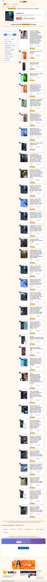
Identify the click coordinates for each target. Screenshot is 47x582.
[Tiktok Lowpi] (29, 576)
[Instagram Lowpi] (35, 574)
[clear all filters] (14, 31)
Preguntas (24, 542)
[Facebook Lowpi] (29, 574)
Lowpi (3, 580)
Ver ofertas (19, 18)
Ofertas (29, 542)
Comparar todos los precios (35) (29, 18)
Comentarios (19, 542)
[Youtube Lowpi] (33, 574)
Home (3, 6)
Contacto (37, 575)
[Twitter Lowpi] (31, 574)
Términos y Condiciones (40, 577)
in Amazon (32, 48)
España (8, 6)
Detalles (38, 46)
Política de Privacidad (39, 578)
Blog (37, 574)
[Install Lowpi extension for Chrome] (23, 564)
